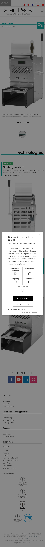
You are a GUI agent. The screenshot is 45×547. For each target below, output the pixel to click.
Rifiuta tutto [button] (23, 304)
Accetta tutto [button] (23, 298)
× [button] (39, 234)
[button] (16, 309)
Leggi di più (21, 264)
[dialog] (22, 273)
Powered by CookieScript (29, 313)
